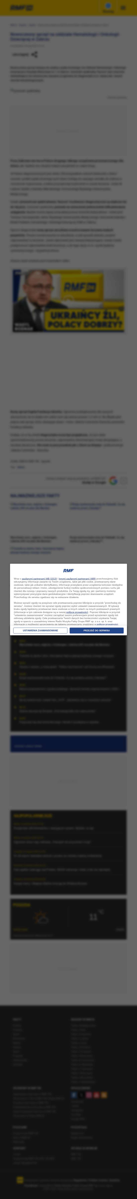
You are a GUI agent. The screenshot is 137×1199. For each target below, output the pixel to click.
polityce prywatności (77, 612)
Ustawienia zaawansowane (40, 630)
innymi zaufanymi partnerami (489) (77, 578)
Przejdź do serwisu (97, 630)
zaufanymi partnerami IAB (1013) (39, 578)
